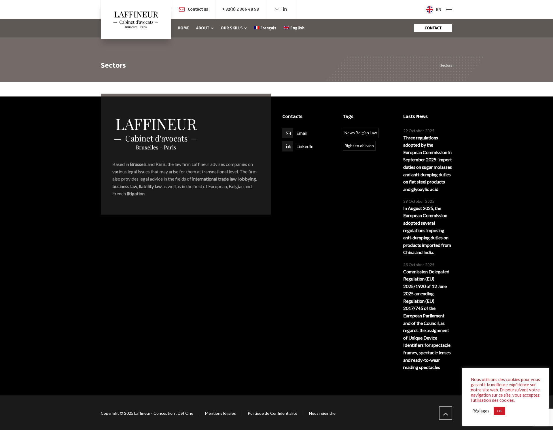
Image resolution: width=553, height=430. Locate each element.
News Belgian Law (360, 132)
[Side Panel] (448, 9)
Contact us (198, 9)
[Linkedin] (285, 9)
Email (301, 133)
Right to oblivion (359, 145)
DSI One (185, 413)
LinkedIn (304, 146)
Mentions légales (220, 413)
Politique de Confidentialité (272, 413)
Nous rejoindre (322, 413)
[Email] (277, 9)
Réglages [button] (480, 410)
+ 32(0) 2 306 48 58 (240, 9)
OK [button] (499, 411)
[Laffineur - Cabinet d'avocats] (135, 19)
